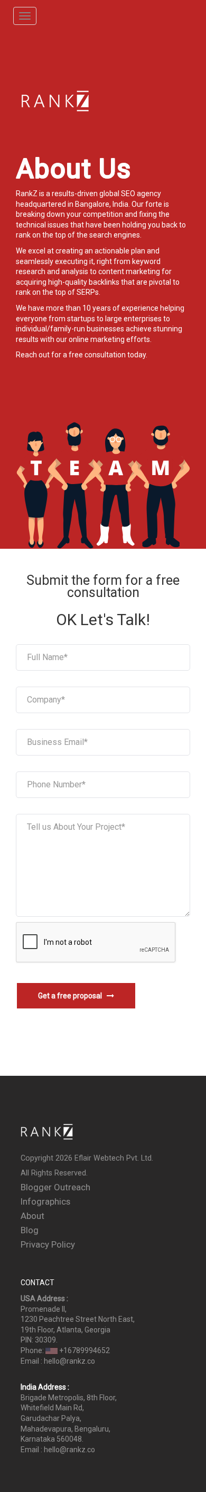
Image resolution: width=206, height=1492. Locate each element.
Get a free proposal (72, 995)
